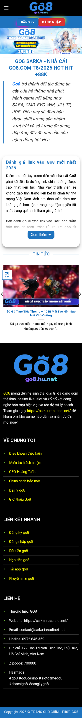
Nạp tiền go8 (19, 560)
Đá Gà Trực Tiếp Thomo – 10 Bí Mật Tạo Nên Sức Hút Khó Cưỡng (41, 313)
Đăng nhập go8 (21, 541)
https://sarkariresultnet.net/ (49, 411)
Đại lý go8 (17, 490)
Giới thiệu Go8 (20, 499)
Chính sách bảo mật (24, 481)
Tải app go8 (18, 569)
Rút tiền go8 (18, 551)
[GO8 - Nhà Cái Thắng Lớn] (41, 8)
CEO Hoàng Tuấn (22, 472)
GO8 (6, 393)
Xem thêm (39, 235)
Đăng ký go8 (19, 532)
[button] (6, 7)
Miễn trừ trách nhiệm (25, 463)
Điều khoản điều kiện (25, 453)
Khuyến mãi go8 (21, 578)
